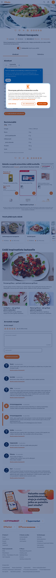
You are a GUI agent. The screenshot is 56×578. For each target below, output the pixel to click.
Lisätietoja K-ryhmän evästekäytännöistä (23, 99)
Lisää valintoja (12, 103)
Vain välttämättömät (28, 103)
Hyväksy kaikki (42, 103)
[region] (28, 96)
